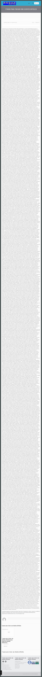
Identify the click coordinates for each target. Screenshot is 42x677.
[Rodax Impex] (9, 3)
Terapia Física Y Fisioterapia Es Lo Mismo (24, 611)
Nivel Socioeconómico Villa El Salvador (22, 612)
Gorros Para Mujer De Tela (20, 613)
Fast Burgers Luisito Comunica (11, 612)
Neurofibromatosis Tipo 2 (12, 613)
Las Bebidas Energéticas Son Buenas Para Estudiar (10, 611)
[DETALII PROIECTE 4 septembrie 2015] (1, 672)
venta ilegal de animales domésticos (7, 641)
